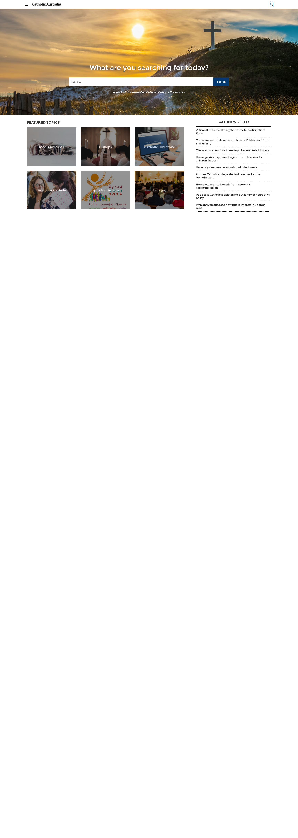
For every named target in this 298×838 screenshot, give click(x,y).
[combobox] (149, 81)
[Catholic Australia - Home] (47, 4)
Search (221, 81)
